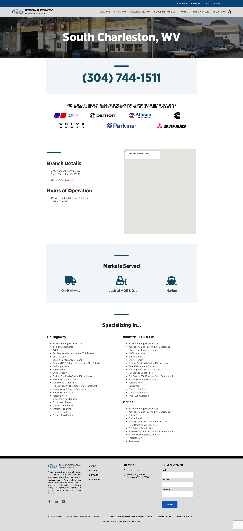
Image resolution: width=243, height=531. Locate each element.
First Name (167, 480)
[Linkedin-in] (56, 501)
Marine (184, 12)
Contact (207, 3)
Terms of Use (165, 517)
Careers (195, 3)
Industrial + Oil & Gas (165, 12)
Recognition (219, 12)
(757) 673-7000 (133, 470)
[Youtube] (63, 501)
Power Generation (140, 12)
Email (165, 470)
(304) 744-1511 (121, 77)
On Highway (120, 12)
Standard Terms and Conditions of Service (129, 517)
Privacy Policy (185, 517)
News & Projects (200, 12)
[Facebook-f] (49, 501)
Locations (105, 12)
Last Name (167, 489)
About (217, 3)
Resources (182, 3)
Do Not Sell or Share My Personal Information (121, 521)
